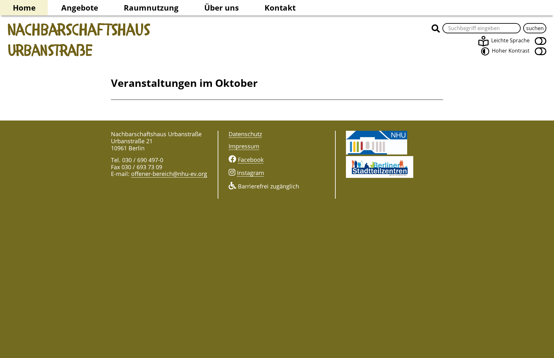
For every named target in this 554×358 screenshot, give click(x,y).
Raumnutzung (151, 7)
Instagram (250, 173)
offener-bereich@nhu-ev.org (169, 174)
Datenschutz (245, 134)
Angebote (79, 7)
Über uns (221, 7)
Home (24, 7)
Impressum (244, 146)
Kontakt (280, 7)
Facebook (251, 159)
